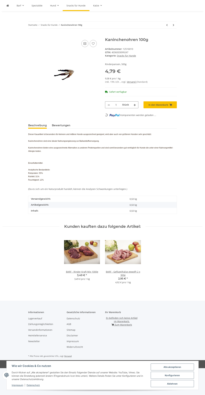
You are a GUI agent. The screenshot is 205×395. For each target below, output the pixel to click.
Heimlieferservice (37, 335)
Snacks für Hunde (126, 55)
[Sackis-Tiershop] (8, 5)
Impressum (73, 341)
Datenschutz (73, 318)
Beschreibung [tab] (37, 125)
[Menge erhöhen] (134, 105)
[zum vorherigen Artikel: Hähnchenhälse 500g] (167, 25)
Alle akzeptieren (172, 367)
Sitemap (71, 329)
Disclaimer (72, 335)
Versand (131, 81)
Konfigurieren (172, 375)
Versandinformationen (40, 329)
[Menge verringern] (108, 105)
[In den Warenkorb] (30, 35)
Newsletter (34, 341)
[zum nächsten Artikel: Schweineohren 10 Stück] (173, 25)
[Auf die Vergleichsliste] (84, 43)
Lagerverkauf (35, 318)
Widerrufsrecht (75, 346)
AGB (69, 324)
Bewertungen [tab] (61, 125)
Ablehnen (172, 383)
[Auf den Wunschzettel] (93, 43)
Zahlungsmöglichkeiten (40, 324)
